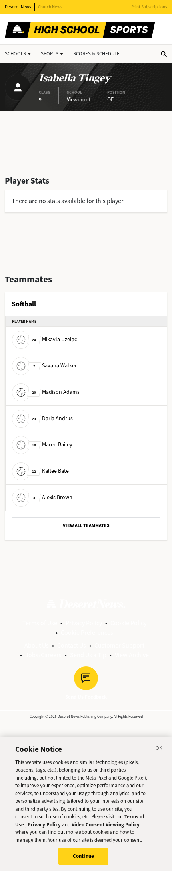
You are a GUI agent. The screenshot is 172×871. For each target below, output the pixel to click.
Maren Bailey (52, 444)
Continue (83, 856)
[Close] (159, 749)
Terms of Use (39, 623)
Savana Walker (55, 365)
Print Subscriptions (149, 7)
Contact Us (71, 645)
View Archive (132, 655)
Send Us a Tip (88, 655)
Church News (50, 7)
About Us (36, 645)
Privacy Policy (84, 623)
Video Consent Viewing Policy (106, 824)
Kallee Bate (50, 471)
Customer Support (119, 645)
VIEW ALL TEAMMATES (86, 525)
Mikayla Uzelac (54, 339)
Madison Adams (56, 392)
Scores (96, 53)
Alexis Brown (52, 497)
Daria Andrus (52, 418)
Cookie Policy (128, 623)
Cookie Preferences (87, 632)
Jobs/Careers (43, 655)
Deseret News (18, 7)
